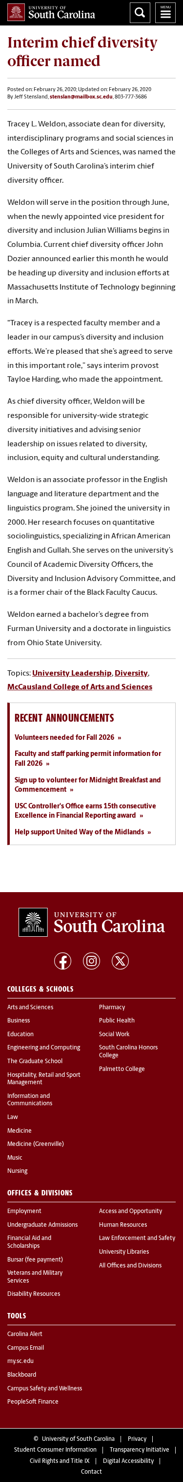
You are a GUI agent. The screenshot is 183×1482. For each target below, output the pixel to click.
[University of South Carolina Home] (51, 12)
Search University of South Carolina (140, 12)
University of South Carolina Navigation (165, 12)
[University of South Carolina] (92, 922)
